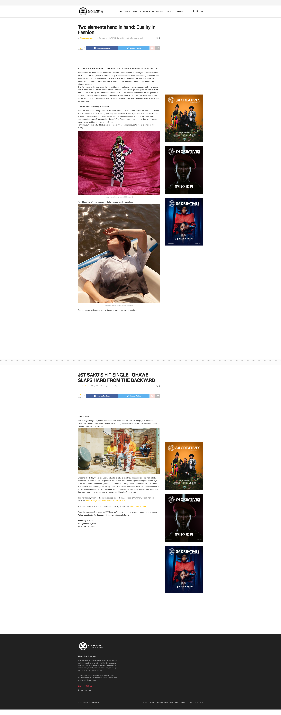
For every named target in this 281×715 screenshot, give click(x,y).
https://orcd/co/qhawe (138, 506)
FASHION (179, 11)
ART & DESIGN (157, 11)
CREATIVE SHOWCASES (141, 11)
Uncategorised (106, 386)
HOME (120, 11)
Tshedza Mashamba (86, 38)
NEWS (127, 11)
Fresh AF (96, 702)
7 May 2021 (101, 38)
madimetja (83, 386)
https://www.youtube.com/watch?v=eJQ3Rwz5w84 (105, 500)
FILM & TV (169, 11)
